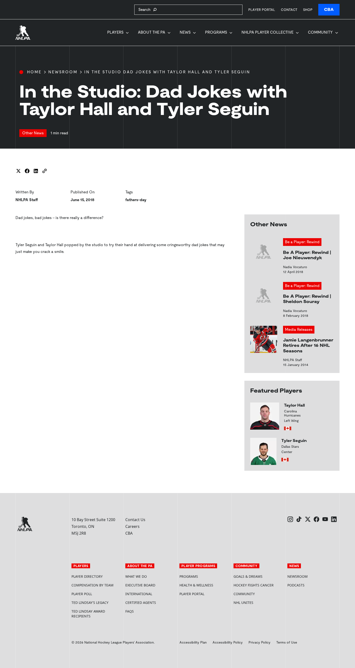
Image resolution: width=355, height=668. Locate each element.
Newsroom (63, 72)
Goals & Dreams (248, 576)
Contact (289, 10)
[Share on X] (18, 171)
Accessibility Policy (228, 642)
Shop (307, 10)
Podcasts (296, 585)
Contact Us (135, 519)
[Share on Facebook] (27, 171)
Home (34, 72)
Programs (216, 32)
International (138, 594)
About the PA (151, 32)
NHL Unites (259, 602)
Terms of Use (286, 642)
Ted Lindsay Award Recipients (88, 613)
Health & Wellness (196, 585)
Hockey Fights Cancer (254, 585)
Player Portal (261, 10)
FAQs (129, 611)
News (185, 32)
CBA (329, 9)
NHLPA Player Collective (267, 32)
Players (115, 32)
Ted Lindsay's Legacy (89, 602)
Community (320, 32)
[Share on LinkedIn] (36, 171)
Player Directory (87, 576)
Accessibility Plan (193, 642)
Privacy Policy (259, 642)
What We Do (136, 576)
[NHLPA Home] (23, 32)
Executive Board (140, 585)
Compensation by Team (92, 585)
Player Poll (81, 594)
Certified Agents (140, 602)
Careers (132, 526)
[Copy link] (44, 171)
